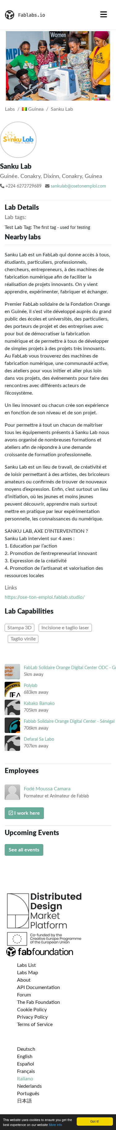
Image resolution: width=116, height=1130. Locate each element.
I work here (26, 813)
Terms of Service (35, 1024)
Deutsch (26, 1049)
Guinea (35, 109)
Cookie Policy (32, 1009)
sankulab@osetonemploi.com (78, 186)
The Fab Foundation (38, 1002)
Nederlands (29, 1086)
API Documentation (38, 987)
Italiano (25, 1078)
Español (25, 1064)
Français (26, 1071)
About (24, 980)
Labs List (26, 965)
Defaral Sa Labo (39, 739)
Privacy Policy (32, 1017)
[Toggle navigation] (103, 14)
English (24, 1056)
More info (55, 1124)
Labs (10, 109)
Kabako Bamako (39, 703)
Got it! (94, 1121)
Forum (24, 994)
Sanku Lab (62, 109)
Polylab (30, 685)
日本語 (24, 1101)
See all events (24, 849)
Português (28, 1093)
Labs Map (27, 972)
